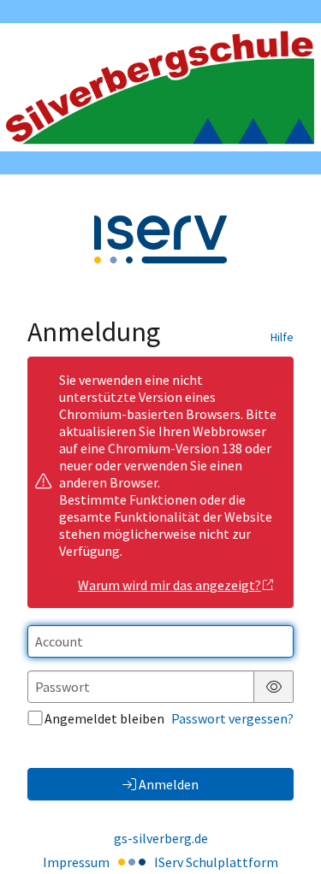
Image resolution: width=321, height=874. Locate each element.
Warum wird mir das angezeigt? (169, 584)
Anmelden (169, 784)
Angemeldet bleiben (104, 718)
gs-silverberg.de (161, 838)
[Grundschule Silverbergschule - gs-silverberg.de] (160, 87)
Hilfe (282, 337)
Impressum (76, 862)
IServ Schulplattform (216, 862)
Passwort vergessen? (232, 718)
